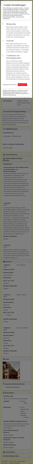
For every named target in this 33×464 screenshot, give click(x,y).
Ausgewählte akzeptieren (10, 84)
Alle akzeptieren (22, 84)
